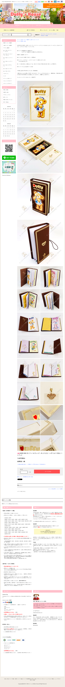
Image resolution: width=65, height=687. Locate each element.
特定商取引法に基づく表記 (28, 476)
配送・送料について (16, 678)
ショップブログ (57, 678)
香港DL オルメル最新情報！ (9, 30)
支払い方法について (8, 678)
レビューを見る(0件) (52, 488)
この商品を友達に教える (21, 464)
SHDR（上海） (23, 41)
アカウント (8, 25)
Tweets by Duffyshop (6, 175)
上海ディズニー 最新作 (25, 39)
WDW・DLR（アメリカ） (8, 99)
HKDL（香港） (6, 89)
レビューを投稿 (59, 488)
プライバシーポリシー (41, 678)
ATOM (34, 680)
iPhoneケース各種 (44, 35)
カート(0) (49, 25)
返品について (19, 476)
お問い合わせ (38, 25)
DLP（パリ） (5, 97)
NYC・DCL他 (5, 102)
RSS (31, 680)
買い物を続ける (42, 464)
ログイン (28, 25)
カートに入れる (48, 471)
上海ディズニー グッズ (34, 39)
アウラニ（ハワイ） (7, 94)
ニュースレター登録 (50, 678)
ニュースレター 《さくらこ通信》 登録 (49, 30)
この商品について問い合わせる (33, 464)
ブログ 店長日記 (31, 30)
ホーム (18, 39)
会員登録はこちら (18, 26)
